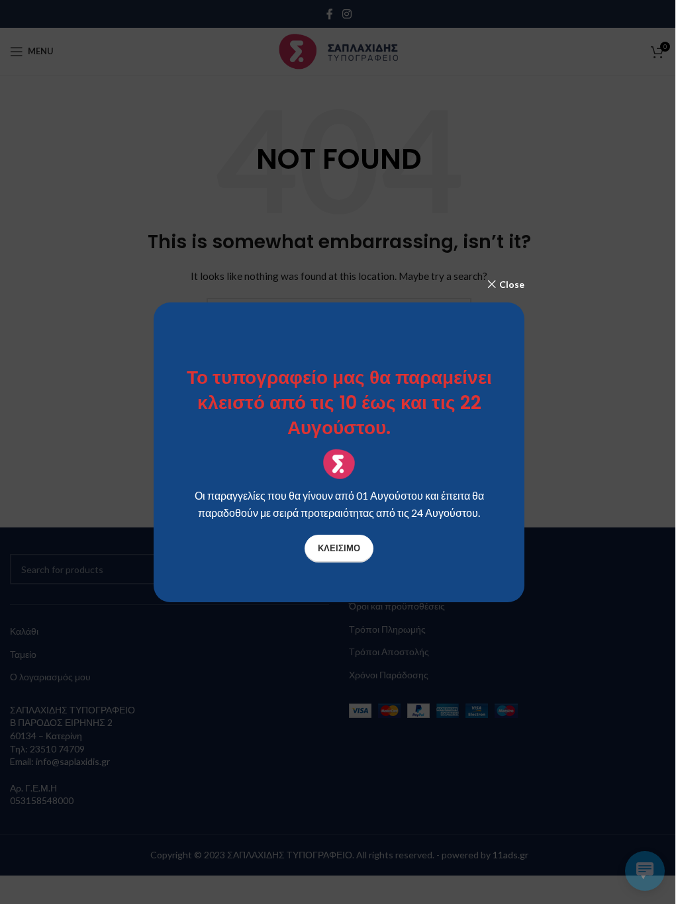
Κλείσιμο (339, 548)
